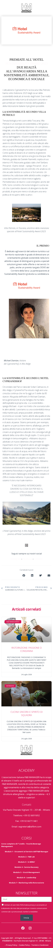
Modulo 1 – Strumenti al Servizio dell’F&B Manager (26, 851)
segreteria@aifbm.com (29, 826)
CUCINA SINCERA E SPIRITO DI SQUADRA (27, 713)
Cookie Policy (24, 945)
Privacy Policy (11, 945)
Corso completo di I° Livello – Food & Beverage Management (21, 845)
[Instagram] (30, 928)
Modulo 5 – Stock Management (26, 872)
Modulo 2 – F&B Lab (26, 857)
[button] (24, 576)
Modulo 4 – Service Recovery (26, 867)
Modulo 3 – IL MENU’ (26, 862)
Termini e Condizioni (39, 945)
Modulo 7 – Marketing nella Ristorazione (26, 883)
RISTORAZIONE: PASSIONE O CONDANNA (26, 649)
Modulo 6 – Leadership (26, 877)
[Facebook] (23, 928)
